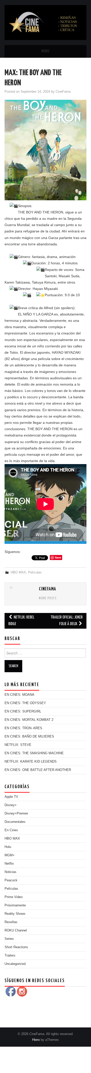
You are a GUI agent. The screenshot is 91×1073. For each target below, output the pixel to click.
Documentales (15, 822)
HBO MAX (18, 572)
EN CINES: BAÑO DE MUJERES (29, 736)
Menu (45, 51)
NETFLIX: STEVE (18, 745)
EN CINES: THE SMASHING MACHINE (34, 753)
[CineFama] (45, 22)
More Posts (48, 598)
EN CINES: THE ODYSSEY (25, 703)
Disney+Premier (16, 813)
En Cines (11, 830)
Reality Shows (15, 914)
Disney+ (11, 805)
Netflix (9, 863)
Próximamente (15, 905)
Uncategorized (15, 964)
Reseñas (11, 922)
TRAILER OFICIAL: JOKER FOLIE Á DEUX (67, 620)
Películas (35, 572)
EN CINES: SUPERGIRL (23, 711)
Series (9, 939)
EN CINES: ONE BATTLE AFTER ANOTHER (38, 770)
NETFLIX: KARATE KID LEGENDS (31, 761)
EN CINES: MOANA (19, 695)
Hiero (36, 1040)
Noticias (10, 872)
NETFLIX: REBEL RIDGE (21, 620)
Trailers (10, 955)
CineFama (63, 91)
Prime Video (13, 897)
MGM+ (10, 855)
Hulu (8, 847)
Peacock (11, 880)
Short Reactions (16, 947)
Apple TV (11, 797)
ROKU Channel (16, 930)
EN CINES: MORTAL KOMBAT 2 (29, 720)
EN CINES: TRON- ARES (23, 728)
